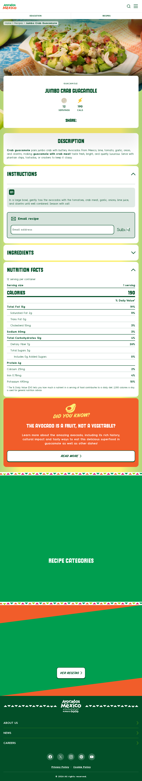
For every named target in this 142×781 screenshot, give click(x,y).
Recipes (106, 16)
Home (8, 23)
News (7, 733)
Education (35, 16)
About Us (10, 722)
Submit (123, 229)
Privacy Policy (60, 767)
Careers (9, 743)
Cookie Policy (82, 767)
